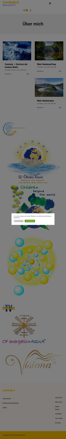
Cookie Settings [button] (19, 221)
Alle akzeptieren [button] (30, 221)
